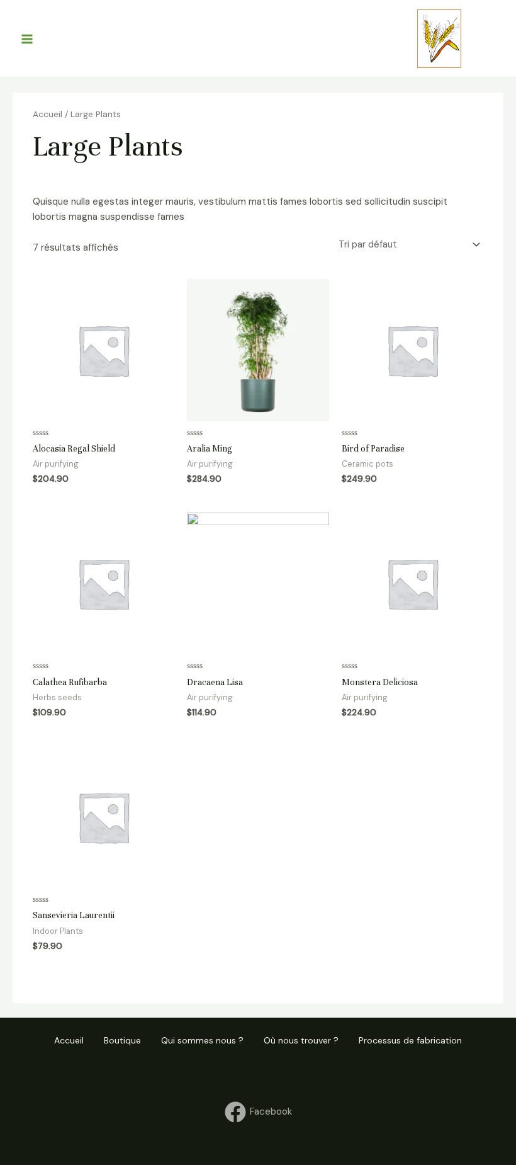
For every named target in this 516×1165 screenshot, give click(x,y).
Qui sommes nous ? (202, 1040)
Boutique (122, 1040)
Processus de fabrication (410, 1040)
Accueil (47, 114)
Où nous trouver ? (301, 1040)
